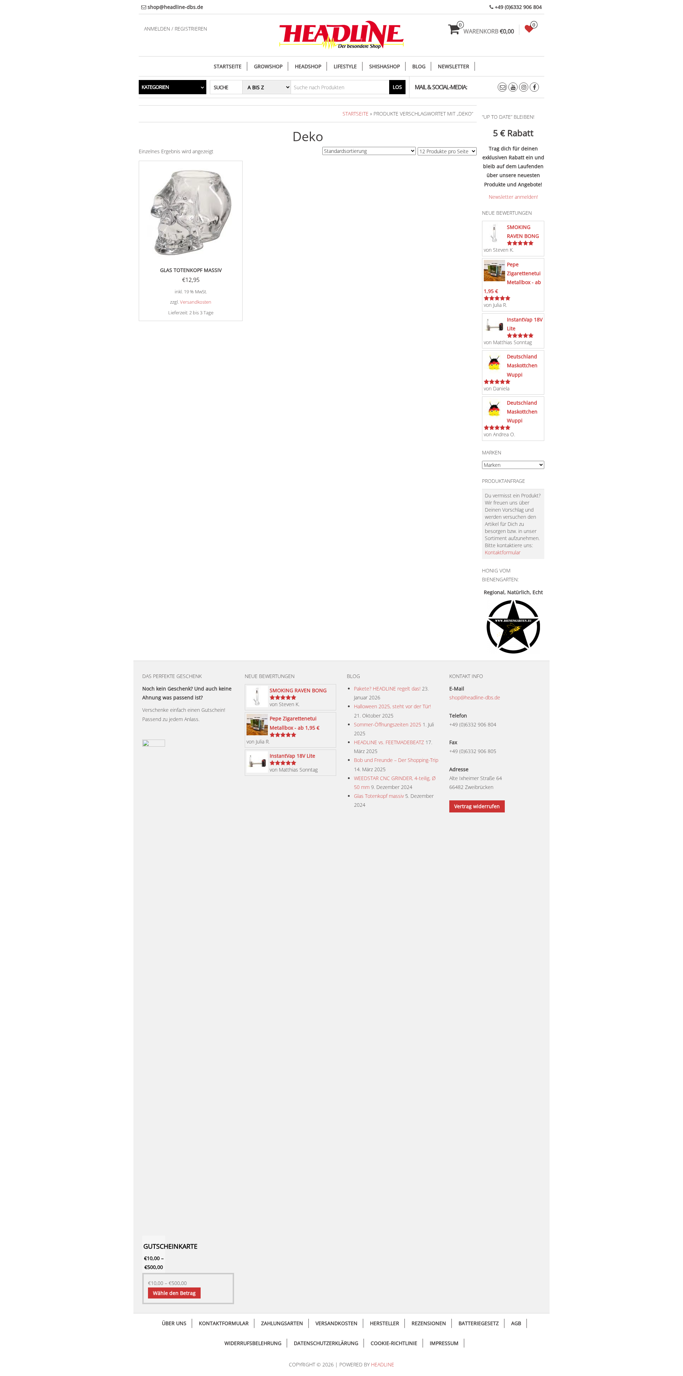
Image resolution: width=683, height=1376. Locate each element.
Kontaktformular (502, 552)
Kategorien (155, 87)
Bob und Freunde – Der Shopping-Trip (396, 760)
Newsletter (453, 66)
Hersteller (384, 1323)
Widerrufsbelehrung (252, 1343)
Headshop (308, 66)
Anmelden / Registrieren (175, 28)
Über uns (174, 1323)
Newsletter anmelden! (513, 196)
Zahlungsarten (282, 1323)
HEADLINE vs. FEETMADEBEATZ (389, 742)
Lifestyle (345, 66)
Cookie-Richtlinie (394, 1343)
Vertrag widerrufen (477, 806)
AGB (516, 1323)
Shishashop (384, 66)
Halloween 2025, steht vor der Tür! (392, 706)
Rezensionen (429, 1323)
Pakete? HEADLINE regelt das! (387, 688)
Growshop (268, 66)
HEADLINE (382, 1364)
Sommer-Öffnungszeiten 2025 (387, 724)
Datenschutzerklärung (326, 1343)
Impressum (444, 1343)
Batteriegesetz (479, 1323)
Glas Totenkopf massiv (379, 796)
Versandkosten (195, 302)
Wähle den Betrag (174, 1293)
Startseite (228, 66)
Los (397, 87)
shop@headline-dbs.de (474, 697)
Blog (418, 66)
